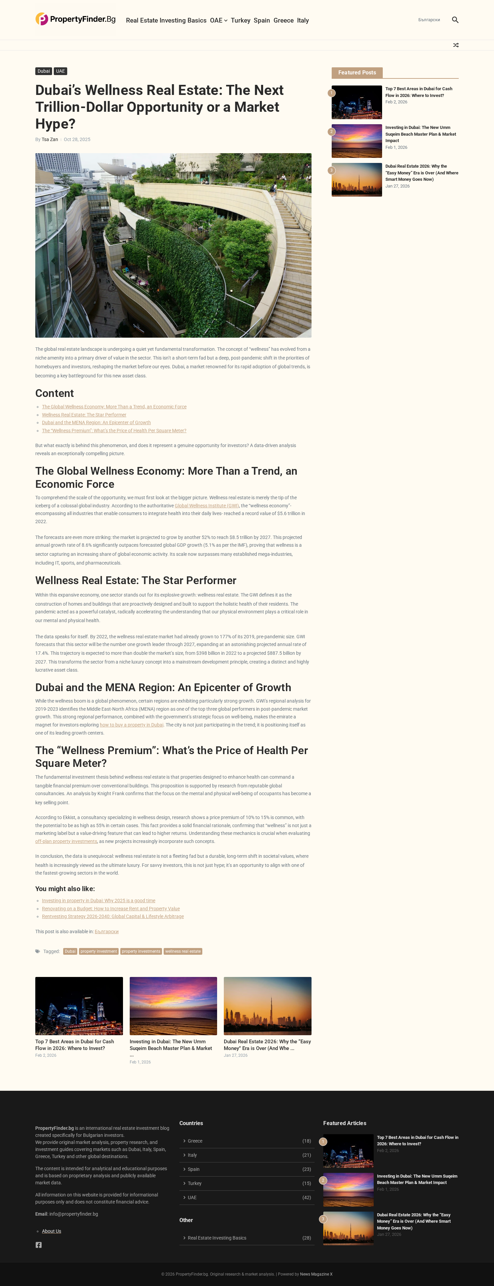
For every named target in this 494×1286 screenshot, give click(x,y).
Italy (303, 20)
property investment (99, 951)
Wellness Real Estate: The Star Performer (84, 414)
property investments (141, 951)
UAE (60, 71)
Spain (262, 20)
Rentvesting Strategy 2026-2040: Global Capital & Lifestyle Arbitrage (113, 916)
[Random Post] (456, 45)
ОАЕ (216, 20)
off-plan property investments (66, 841)
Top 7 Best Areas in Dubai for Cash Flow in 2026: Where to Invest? (74, 1045)
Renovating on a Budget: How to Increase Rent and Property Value (111, 908)
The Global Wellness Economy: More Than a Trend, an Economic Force (114, 406)
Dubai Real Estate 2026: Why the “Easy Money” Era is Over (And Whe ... (267, 1045)
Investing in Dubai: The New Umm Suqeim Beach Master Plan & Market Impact (420, 134)
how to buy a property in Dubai (131, 724)
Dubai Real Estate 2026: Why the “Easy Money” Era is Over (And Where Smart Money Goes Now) (421, 173)
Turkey (240, 20)
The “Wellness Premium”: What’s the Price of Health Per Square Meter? (114, 430)
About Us (51, 1231)
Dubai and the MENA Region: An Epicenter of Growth (96, 422)
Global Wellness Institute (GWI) (207, 505)
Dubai (44, 71)
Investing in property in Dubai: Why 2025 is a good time (98, 900)
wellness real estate (183, 951)
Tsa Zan (50, 139)
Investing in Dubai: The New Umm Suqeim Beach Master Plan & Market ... (171, 1048)
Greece (284, 20)
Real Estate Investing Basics (166, 20)
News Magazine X (316, 1274)
